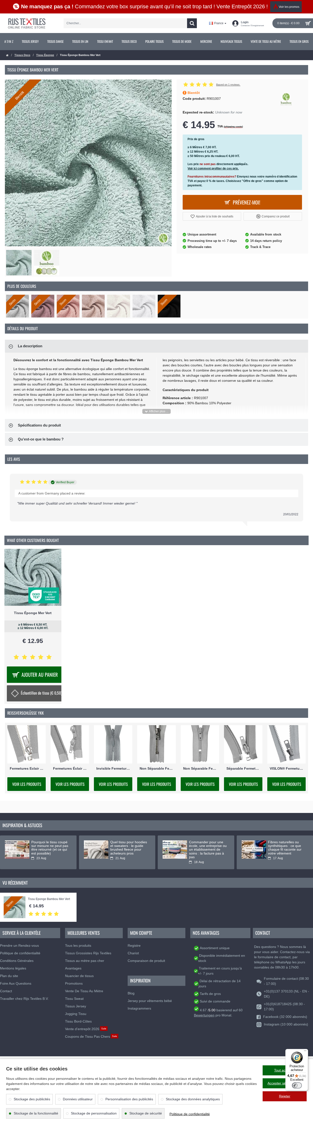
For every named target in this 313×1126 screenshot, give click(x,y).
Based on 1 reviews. (228, 84)
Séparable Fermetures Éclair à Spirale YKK (243, 768)
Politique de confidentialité (189, 1114)
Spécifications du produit (39, 425)
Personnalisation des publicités (129, 1099)
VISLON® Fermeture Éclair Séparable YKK (286, 768)
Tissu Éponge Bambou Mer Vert (49, 899)
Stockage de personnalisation (94, 1113)
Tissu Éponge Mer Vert (33, 613)
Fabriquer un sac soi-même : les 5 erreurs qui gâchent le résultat (50, 846)
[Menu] (305, 1052)
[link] (8, 41)
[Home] (7, 55)
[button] (212, 216)
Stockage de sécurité (145, 1113)
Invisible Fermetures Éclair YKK (113, 768)
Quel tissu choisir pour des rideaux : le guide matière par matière (206, 846)
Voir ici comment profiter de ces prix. (213, 168)
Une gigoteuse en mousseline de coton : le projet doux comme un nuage (129, 847)
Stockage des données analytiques (193, 1099)
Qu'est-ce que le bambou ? (41, 439)
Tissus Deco (22, 55)
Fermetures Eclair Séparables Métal (26, 768)
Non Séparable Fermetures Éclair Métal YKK (156, 768)
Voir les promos (289, 7)
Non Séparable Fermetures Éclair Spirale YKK (200, 768)
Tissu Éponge (45, 55)
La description (30, 346)
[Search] (192, 23)
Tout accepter (284, 1070)
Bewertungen (204, 1015)
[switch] (297, 1085)
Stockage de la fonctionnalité (36, 1113)
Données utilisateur (78, 1099)
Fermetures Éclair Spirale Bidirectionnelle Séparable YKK (70, 768)
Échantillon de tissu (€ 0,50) (41, 693)
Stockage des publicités (32, 1099)
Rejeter (284, 1096)
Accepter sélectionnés (285, 1083)
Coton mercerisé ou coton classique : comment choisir (283, 846)
